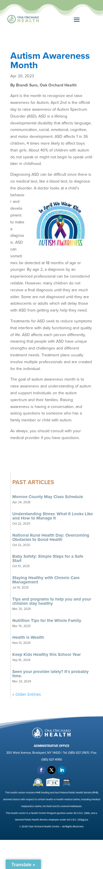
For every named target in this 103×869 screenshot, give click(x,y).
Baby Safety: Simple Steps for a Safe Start (47, 558)
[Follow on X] (51, 770)
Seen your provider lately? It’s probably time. (50, 673)
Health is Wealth (28, 637)
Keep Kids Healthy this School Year (46, 654)
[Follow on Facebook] (41, 770)
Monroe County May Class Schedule (47, 496)
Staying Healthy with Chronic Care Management (46, 580)
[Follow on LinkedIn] (62, 770)
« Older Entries (26, 694)
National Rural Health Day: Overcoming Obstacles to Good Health (50, 537)
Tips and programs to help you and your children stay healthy (51, 601)
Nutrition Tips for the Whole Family (46, 620)
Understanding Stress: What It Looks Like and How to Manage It (52, 516)
